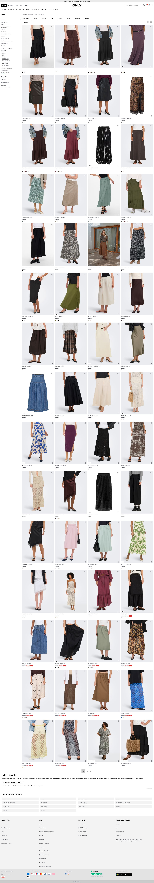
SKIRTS (118, 807)
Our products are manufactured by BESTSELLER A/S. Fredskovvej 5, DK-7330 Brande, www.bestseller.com (129, 840)
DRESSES (5, 810)
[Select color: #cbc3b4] (88, 320)
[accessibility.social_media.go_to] (65, 874)
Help (41, 820)
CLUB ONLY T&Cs (82, 835)
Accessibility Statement (45, 866)
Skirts (36, 14)
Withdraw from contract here (46, 831)
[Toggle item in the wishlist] (52, 26)
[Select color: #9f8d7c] (123, 171)
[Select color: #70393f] (90, 72)
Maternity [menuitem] (44, 9)
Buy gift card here (5, 828)
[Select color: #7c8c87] (88, 221)
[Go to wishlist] (149, 5)
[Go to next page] (91, 771)
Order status (42, 828)
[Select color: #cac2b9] (90, 667)
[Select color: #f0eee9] (92, 72)
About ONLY (5, 820)
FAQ (40, 824)
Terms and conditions (44, 851)
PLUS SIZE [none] (10, 5)
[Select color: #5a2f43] (24, 320)
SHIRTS (43, 810)
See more (149, 788)
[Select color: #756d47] (90, 369)
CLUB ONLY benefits (83, 828)
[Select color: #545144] (91, 72)
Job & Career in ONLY (6, 843)
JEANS (5, 799)
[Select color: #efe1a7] (123, 717)
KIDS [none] (16, 5)
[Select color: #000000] (22, 72)
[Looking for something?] (140, 5)
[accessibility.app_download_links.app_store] (128, 876)
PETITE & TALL (82, 799)
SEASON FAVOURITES (9, 803)
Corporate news (120, 831)
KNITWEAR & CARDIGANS (123, 803)
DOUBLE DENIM (83, 803)
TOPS (42, 799)
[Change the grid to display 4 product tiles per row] (151, 22)
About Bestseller (123, 820)
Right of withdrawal (44, 854)
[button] (38, 46)
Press (2, 831)
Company (118, 824)
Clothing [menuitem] (11, 9)
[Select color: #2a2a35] (121, 270)
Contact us (42, 847)
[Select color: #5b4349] (121, 72)
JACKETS (118, 799)
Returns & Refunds (44, 843)
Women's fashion (29, 14)
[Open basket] (152, 5)
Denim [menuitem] (27, 9)
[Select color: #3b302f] (94, 72)
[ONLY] (77, 6)
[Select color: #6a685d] (88, 667)
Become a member (82, 831)
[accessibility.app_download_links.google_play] (120, 876)
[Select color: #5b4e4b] (57, 617)
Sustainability (4, 839)
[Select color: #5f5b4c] (24, 72)
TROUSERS (44, 803)
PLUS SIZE (6, 807)
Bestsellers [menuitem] (20, 9)
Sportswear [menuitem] (35, 9)
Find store (118, 835)
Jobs (117, 828)
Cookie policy (42, 862)
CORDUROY (44, 807)
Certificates (4, 835)
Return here (42, 839)
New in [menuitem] (4, 9)
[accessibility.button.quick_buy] (52, 66)
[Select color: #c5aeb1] (92, 667)
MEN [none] (21, 5)
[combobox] (27, 18)
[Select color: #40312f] (90, 320)
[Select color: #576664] (22, 221)
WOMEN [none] (4, 5)
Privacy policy (42, 858)
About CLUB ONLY (82, 824)
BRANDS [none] (26, 5)
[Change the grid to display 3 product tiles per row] (148, 22)
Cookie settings (77, 881)
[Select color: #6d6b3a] (123, 72)
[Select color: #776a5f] (123, 320)
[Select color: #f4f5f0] (22, 617)
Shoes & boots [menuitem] (54, 9)
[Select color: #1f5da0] (121, 717)
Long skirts (41, 14)
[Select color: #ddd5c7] (55, 617)
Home (23, 14)
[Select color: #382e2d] (22, 122)
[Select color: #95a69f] (91, 667)
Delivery (41, 835)
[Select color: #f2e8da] (121, 419)
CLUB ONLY (82, 820)
